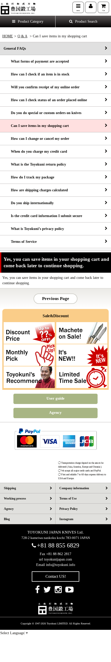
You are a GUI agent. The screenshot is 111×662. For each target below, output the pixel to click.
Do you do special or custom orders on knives (42, 113)
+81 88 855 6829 (58, 545)
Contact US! (55, 576)
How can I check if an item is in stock (36, 74)
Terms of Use (68, 498)
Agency (55, 412)
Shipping (10, 488)
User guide (55, 398)
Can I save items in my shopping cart (36, 126)
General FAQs (15, 48)
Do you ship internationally (29, 203)
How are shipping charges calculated (36, 190)
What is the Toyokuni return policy (35, 164)
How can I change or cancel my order (36, 139)
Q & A (22, 36)
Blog (7, 519)
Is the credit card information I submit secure (43, 216)
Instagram (66, 519)
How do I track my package (29, 177)
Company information (74, 488)
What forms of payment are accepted (36, 61)
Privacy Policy (68, 509)
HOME (7, 36)
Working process (15, 498)
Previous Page (55, 298)
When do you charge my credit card (35, 151)
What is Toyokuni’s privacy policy (34, 229)
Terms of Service (20, 242)
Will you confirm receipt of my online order (42, 87)
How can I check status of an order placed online (45, 100)
